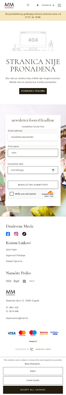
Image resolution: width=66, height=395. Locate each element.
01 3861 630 (12, 307)
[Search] (28, 5)
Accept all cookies (32, 389)
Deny (33, 371)
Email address (15, 130)
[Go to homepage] (9, 5)
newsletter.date (15, 164)
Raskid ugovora (14, 261)
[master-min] (22, 333)
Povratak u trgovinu (33, 91)
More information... (33, 364)
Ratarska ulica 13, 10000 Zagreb (22, 300)
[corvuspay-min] (33, 341)
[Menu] (59, 5)
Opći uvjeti (11, 249)
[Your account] (36, 5)
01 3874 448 (12, 311)
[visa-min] (11, 333)
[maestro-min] (33, 333)
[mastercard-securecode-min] (43, 333)
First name (13, 146)
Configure (33, 380)
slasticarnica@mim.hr (17, 318)
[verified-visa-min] (54, 333)
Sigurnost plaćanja (15, 255)
